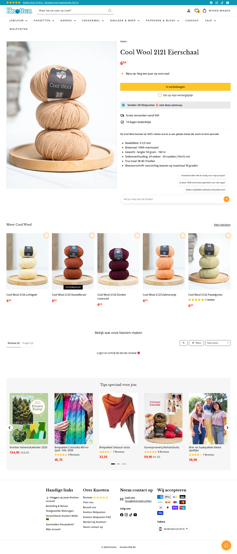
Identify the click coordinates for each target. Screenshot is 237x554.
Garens (66, 20)
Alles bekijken (222, 225)
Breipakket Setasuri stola (114, 447)
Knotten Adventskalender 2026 (28, 447)
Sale (209, 20)
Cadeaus (192, 20)
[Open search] (184, 343)
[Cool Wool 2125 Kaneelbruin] (73, 269)
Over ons (88, 502)
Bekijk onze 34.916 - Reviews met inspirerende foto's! (51, 2)
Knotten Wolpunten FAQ (97, 517)
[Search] (110, 10)
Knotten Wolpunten (94, 512)
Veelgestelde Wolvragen (60, 510)
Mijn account (53, 529)
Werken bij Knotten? (94, 522)
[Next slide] (227, 427)
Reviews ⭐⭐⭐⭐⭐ (95, 497)
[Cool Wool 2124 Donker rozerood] (118, 271)
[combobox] (75, 10)
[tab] (113, 463)
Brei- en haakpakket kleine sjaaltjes (205, 449)
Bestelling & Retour (57, 506)
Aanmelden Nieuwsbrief (60, 524)
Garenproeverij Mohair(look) (161, 447)
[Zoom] (62, 114)
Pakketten (43, 20)
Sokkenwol (91, 20)
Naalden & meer (123, 20)
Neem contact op (93, 527)
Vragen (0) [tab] (27, 343)
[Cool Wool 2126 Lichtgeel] (27, 269)
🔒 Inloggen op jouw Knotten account (62, 499)
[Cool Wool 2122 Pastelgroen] (209, 272)
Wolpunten (19, 28)
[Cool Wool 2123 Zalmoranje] (164, 269)
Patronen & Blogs (161, 20)
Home (123, 41)
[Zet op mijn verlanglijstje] (46, 235)
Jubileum (17, 20)
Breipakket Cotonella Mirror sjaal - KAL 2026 (71, 449)
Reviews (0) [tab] (14, 343)
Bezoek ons (89, 507)
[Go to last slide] (9, 427)
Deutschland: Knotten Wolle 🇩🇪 (62, 517)
